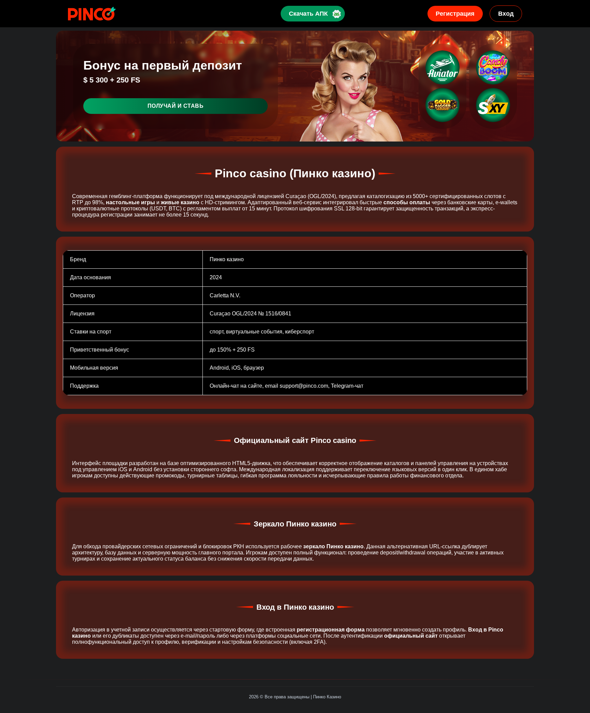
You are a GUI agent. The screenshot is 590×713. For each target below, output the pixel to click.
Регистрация (455, 13)
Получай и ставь (176, 106)
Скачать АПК (308, 13)
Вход (506, 13)
